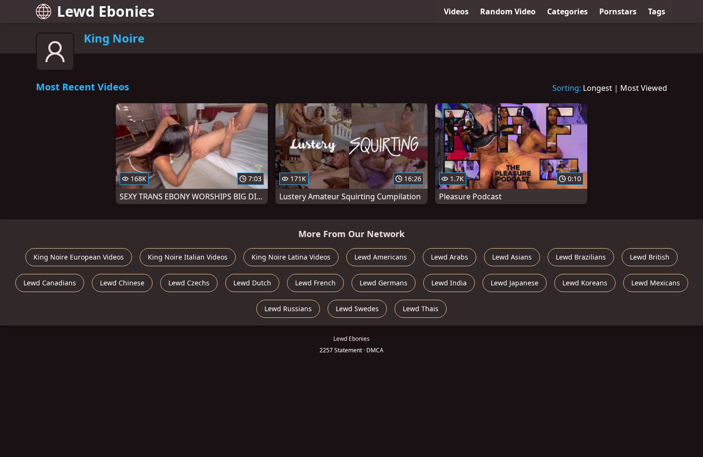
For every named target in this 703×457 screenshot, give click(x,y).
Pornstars (618, 11)
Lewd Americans (380, 256)
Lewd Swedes (357, 308)
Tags (656, 11)
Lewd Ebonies (105, 11)
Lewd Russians (288, 308)
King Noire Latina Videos (291, 256)
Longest (597, 88)
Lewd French (315, 282)
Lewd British (650, 256)
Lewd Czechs (188, 282)
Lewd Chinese (122, 282)
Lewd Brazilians (581, 256)
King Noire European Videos (78, 256)
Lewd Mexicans (655, 282)
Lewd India (449, 282)
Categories (567, 11)
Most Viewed (643, 88)
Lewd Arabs (449, 256)
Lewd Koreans (584, 282)
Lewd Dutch (252, 282)
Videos (456, 11)
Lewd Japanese (514, 282)
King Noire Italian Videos (188, 256)
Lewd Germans (383, 282)
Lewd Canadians (49, 282)
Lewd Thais (421, 308)
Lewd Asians (512, 256)
